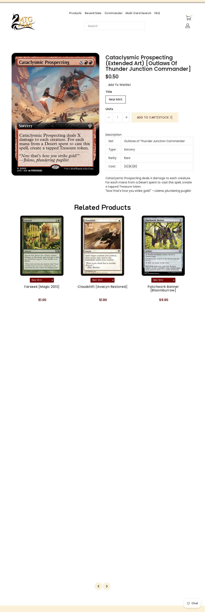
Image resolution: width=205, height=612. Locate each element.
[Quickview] (19, 301)
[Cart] (189, 18)
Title (109, 92)
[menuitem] (75, 13)
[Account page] (188, 26)
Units (109, 109)
